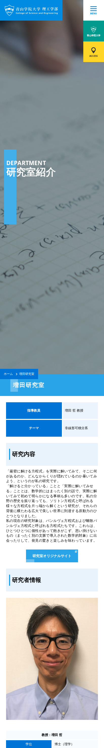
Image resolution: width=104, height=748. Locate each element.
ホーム (8, 373)
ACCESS (93, 56)
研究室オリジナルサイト (52, 556)
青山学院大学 (93, 35)
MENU (93, 13)
